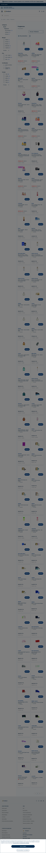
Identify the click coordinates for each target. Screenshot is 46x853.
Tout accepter (23, 846)
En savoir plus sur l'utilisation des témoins (21, 843)
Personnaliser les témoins (23, 850)
